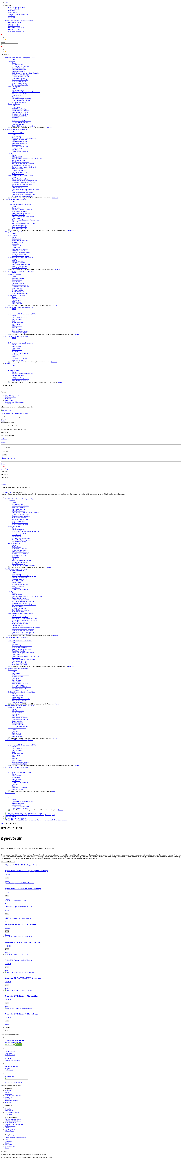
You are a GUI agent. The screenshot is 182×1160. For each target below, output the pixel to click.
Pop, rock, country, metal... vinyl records (24, 167)
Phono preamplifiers (11, 1122)
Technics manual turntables (20, 83)
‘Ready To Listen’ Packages (20, 75)
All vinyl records (17, 157)
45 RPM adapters (17, 187)
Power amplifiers (17, 280)
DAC (13, 321)
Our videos (11, 10)
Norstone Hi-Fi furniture (19, 358)
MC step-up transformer (19, 93)
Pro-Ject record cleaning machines (22, 196)
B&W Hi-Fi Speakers (18, 251)
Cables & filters (9, 1097)
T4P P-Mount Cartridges (19, 109)
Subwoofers (15, 244)
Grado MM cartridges (18, 124)
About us (7, 2)
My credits (8, 1109)
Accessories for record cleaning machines (24, 180)
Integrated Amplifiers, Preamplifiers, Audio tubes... (20, 271)
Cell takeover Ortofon (14, 22)
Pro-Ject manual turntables (20, 80)
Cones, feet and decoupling (20, 151)
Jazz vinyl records (17, 169)
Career (7, 1143)
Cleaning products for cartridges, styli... (24, 138)
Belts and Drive (17, 136)
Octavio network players (19, 333)
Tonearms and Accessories (20, 146)
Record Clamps (16, 145)
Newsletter (11, 17)
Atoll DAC (15, 327)
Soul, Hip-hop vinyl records (20, 172)
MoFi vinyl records (18, 174)
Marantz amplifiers (17, 290)
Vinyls (10, 153)
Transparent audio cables (19, 227)
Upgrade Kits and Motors (19, 139)
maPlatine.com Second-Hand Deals (22, 374)
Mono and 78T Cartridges (20, 114)
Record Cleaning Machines (20, 179)
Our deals (7, 1099)
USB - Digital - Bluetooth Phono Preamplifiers (26, 92)
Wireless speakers (17, 242)
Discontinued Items (18, 375)
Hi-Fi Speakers (16, 239)
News (14, 63)
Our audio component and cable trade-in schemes (19, 21)
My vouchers (8, 1114)
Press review (8, 1144)
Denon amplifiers (17, 288)
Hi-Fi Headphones (17, 261)
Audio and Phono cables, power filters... (17, 199)
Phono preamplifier (14, 87)
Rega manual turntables (19, 81)
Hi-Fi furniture (16, 302)
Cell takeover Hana (14, 24)
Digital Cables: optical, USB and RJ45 (23, 216)
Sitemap (7, 1148)
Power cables (16, 221)
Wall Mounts (16, 150)
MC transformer (9, 1131)
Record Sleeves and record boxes (22, 184)
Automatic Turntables (18, 68)
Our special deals (10, 363)
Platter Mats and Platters (19, 143)
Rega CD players (17, 329)
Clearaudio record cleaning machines (23, 191)
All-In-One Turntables (18, 71)
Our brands (8, 1102)
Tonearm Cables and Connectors (22, 210)
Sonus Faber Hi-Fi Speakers (20, 256)
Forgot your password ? (9, 458)
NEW (14, 59)
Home (2, 823)
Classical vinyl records (19, 170)
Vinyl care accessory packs (20, 186)
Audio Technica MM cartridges (21, 121)
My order (7, 1107)
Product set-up (12, 12)
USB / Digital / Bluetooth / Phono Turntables (25, 73)
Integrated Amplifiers (14, 274)
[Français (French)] (5, 37)
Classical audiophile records (20, 162)
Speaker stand (16, 247)
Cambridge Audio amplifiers (20, 286)
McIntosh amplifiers (18, 292)
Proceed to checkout (7, 492)
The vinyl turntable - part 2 (13, 1119)
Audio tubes (15, 298)
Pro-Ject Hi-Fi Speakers (19, 254)
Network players (17, 319)
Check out (4, 484)
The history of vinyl (10, 1126)
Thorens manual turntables (20, 85)
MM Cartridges (16, 107)
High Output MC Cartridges (20, 112)
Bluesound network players (20, 331)
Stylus (14, 119)
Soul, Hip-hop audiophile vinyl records (23, 163)
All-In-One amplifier (18, 283)
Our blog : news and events (16, 7)
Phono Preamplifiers (18, 90)
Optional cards (16, 300)
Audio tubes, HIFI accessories (17, 295)
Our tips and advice (14, 9)
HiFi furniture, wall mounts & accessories (17, 336)
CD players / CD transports (20, 317)
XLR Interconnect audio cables (21, 213)
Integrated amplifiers (18, 278)
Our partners (8, 1141)
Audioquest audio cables (19, 225)
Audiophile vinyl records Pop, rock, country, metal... (28, 158)
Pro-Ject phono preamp (19, 102)
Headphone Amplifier (18, 262)
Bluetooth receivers (18, 322)
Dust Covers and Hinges (19, 141)
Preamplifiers (16, 281)
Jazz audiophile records (19, 160)
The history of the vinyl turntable (14, 1124)
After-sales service (10, 1146)
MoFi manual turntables (19, 78)
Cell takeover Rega (14, 26)
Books (14, 356)
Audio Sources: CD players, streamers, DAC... (19, 307)
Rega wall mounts (17, 360)
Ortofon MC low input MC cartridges (23, 126)
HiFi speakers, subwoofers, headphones (16, 232)
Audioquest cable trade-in (16, 31)
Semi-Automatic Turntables (20, 66)
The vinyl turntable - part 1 (13, 1121)
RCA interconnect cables (19, 211)
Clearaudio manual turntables (21, 76)
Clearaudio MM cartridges (20, 122)
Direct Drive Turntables (19, 69)
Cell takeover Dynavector (16, 27)
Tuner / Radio (16, 324)
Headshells (15, 117)
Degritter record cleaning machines (22, 192)
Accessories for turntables (16, 133)
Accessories (8, 1094)
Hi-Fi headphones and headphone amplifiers (21, 257)
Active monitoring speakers (20, 240)
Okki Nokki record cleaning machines (23, 194)
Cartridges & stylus (14, 104)
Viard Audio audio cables (19, 228)
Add (7, 878)
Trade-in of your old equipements (18, 14)
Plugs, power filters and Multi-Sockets (23, 223)
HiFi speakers (12, 235)
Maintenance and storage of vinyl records (20, 175)
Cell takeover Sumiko (14, 29)
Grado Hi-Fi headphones (19, 268)
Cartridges (8, 1127)
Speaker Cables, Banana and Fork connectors (25, 220)
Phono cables (16, 208)
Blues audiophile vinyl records (21, 165)
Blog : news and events (11, 395)
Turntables (11, 61)
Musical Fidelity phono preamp (21, 100)
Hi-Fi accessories (17, 303)
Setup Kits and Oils (18, 148)
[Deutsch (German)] (5, 39)
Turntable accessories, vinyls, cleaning (16, 129)
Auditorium (11, 16)
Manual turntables (17, 64)
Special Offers (16, 377)
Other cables (16, 218)
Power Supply (16, 97)
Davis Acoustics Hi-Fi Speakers (21, 252)
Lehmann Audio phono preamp (21, 98)
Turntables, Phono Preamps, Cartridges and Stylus (20, 57)
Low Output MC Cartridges (20, 110)
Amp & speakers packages (20, 249)
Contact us (4, 439)
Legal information (10, 1136)
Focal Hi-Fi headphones (19, 266)
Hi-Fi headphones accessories (21, 264)
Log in (4, 454)
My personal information (12, 1112)
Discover (49, 128)
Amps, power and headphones (14, 1095)
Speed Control (16, 95)
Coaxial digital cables (18, 215)
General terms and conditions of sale (15, 1137)
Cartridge (7, 1092)
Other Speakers (16, 245)
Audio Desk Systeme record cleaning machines (26, 189)
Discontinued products (11, 1100)
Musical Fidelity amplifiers (20, 293)
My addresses (9, 1110)
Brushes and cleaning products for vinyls (24, 182)
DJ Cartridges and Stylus (19, 116)
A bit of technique (10, 1129)
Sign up (3, 464)
